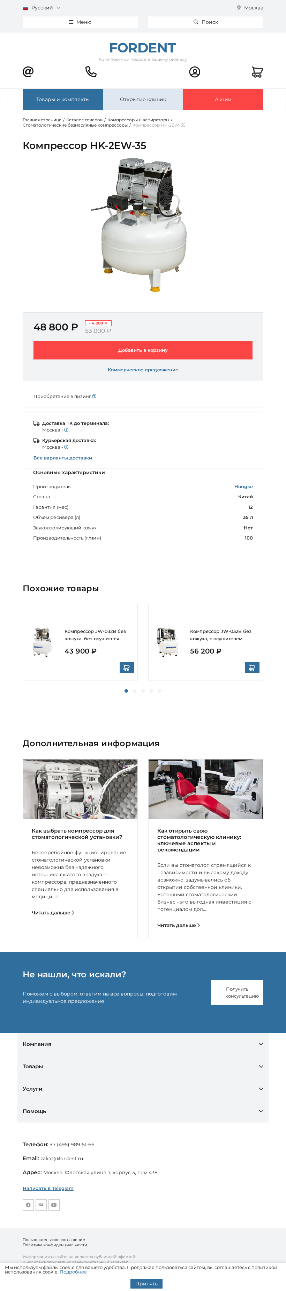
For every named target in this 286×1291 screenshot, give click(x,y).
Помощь (34, 1111)
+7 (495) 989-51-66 (72, 1144)
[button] (126, 690)
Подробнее (73, 1272)
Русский (42, 8)
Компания (37, 1044)
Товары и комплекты (63, 99)
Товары (33, 1066)
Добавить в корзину (143, 350)
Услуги (33, 1088)
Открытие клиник (143, 99)
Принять (146, 1284)
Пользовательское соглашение (54, 1239)
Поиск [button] (209, 22)
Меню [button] (83, 22)
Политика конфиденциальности (55, 1244)
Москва (253, 8)
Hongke (243, 486)
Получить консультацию (242, 992)
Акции (223, 99)
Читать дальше (52, 913)
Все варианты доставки (62, 458)
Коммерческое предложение (143, 369)
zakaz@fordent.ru (61, 1158)
